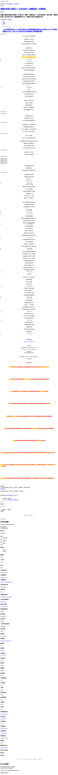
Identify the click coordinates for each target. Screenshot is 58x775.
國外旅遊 (9, 498)
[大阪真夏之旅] (1, 709)
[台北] (3, 718)
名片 (4, 24)
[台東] (1, 742)
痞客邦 (9, 495)
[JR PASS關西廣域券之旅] (1, 680)
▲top (1, 501)
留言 (12, 495)
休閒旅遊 (10, 19)
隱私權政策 (35, 759)
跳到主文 (2, 11)
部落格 (4, 23)
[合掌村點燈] (1, 685)
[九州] (1, 561)
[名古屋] (2, 621)
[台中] (1, 723)
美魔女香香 (2, 488)
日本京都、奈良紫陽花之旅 (12, 499)
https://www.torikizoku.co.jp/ (29, 341)
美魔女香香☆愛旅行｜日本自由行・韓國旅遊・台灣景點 (23, 9)
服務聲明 (39, 759)
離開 (6, 772)
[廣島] (1, 675)
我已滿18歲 (3, 772)
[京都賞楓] (2, 694)
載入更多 (2, 504)
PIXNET (20, 759)
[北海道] (1, 689)
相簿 (4, 21)
